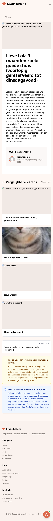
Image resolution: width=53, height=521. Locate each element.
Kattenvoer (6, 458)
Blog (4, 452)
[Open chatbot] (46, 514)
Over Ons (6, 483)
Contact (5, 480)
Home (4, 445)
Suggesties (6, 470)
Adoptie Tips (7, 476)
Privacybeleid (7, 495)
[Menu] (50, 4)
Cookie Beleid (7, 501)
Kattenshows (7, 455)
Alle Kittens (6, 448)
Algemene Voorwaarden (12, 498)
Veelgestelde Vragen (10, 473)
